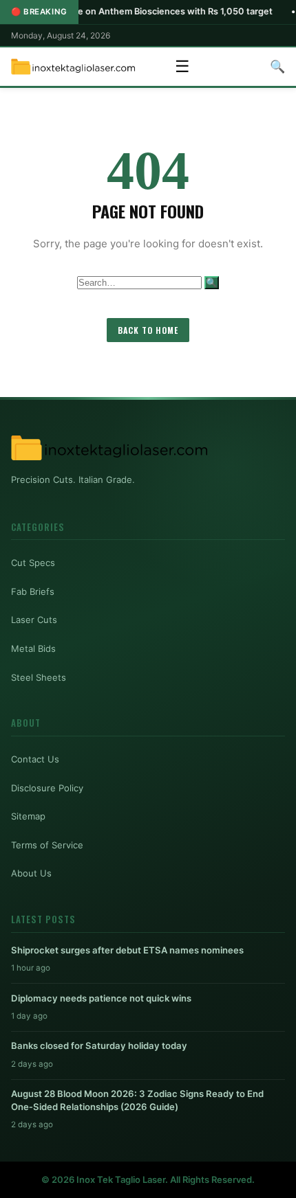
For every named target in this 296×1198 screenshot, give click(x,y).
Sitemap (28, 816)
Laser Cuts (34, 619)
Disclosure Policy (47, 787)
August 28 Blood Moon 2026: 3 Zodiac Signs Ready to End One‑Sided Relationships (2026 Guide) (137, 1099)
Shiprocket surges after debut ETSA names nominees (127, 950)
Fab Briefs (32, 591)
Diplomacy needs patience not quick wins (101, 998)
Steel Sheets (38, 677)
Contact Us (35, 759)
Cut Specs (33, 562)
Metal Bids (33, 648)
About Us (31, 873)
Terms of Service (47, 844)
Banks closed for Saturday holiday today (99, 1045)
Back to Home (148, 330)
